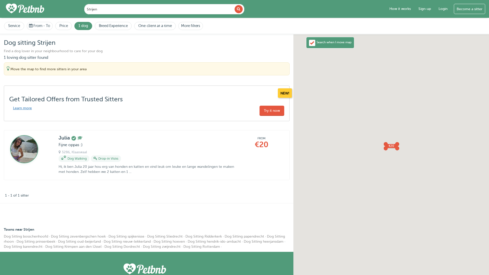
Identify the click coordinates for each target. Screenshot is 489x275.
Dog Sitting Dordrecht (122, 247)
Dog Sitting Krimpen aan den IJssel (73, 247)
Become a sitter (469, 9)
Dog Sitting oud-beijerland (79, 241)
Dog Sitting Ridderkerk (203, 236)
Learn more (22, 108)
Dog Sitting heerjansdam (263, 241)
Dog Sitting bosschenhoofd (26, 236)
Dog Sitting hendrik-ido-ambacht (214, 241)
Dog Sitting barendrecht (23, 247)
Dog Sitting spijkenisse (126, 236)
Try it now (272, 111)
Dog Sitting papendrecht (244, 236)
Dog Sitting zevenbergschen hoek (78, 236)
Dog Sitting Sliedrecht (165, 236)
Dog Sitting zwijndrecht (162, 247)
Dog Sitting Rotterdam (201, 247)
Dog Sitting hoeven (169, 241)
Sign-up (424, 9)
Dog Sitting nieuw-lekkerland (127, 241)
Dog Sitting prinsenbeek (36, 241)
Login (443, 9)
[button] (391, 146)
